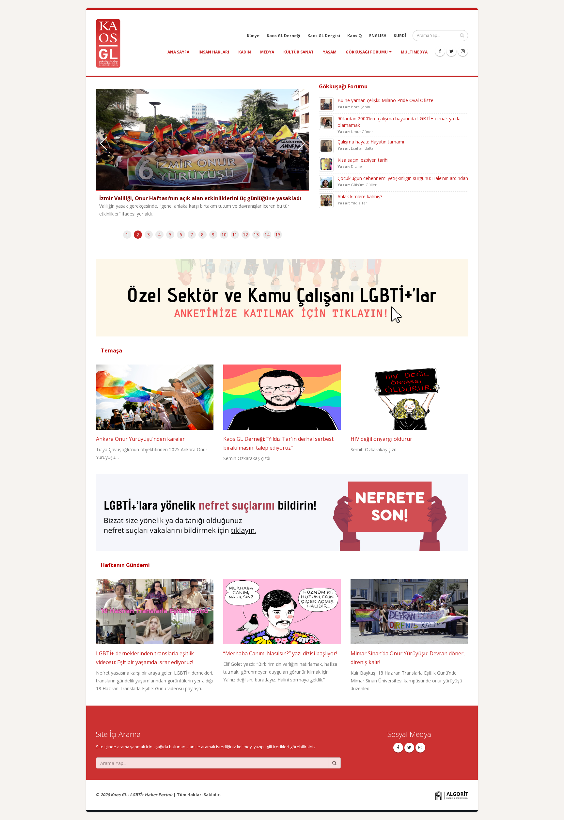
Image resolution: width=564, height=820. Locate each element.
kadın (244, 52)
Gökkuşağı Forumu (367, 52)
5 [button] (170, 234)
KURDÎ (400, 35)
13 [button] (256, 234)
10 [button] (224, 234)
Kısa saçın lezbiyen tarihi (362, 160)
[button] (301, 143)
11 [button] (234, 234)
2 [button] (137, 234)
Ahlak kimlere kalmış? (359, 196)
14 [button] (267, 234)
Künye (253, 35)
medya (267, 52)
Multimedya (414, 52)
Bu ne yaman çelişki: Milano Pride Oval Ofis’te (385, 100)
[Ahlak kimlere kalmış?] (326, 200)
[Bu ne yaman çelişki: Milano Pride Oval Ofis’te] (326, 104)
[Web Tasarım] (451, 795)
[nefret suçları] (282, 509)
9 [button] (213, 234)
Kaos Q (354, 35)
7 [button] (191, 234)
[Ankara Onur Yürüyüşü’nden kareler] (154, 396)
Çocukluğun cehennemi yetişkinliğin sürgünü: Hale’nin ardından (402, 178)
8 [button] (202, 234)
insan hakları (213, 52)
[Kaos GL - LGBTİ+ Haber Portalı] (110, 43)
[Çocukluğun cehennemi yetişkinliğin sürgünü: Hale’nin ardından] (326, 182)
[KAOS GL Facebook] (440, 51)
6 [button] (181, 234)
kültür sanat (298, 52)
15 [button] (277, 234)
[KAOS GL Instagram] (463, 51)
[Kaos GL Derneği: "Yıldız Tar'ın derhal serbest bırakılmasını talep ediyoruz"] (282, 396)
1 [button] (127, 234)
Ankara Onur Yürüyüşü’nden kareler (140, 438)
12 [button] (245, 234)
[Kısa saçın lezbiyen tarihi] (326, 163)
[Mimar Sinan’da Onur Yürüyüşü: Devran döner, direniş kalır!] (409, 611)
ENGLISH (377, 35)
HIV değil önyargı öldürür (381, 438)
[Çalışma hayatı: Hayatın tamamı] (326, 145)
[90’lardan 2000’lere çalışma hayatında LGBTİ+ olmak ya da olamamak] (326, 122)
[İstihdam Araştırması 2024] (282, 294)
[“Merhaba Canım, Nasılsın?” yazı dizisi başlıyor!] (282, 611)
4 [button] (159, 234)
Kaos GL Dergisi (323, 35)
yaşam (330, 52)
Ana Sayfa (178, 52)
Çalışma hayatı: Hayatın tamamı (370, 142)
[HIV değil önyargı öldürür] (409, 396)
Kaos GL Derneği (283, 35)
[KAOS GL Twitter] (451, 51)
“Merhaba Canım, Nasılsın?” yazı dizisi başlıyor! (280, 653)
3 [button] (148, 234)
